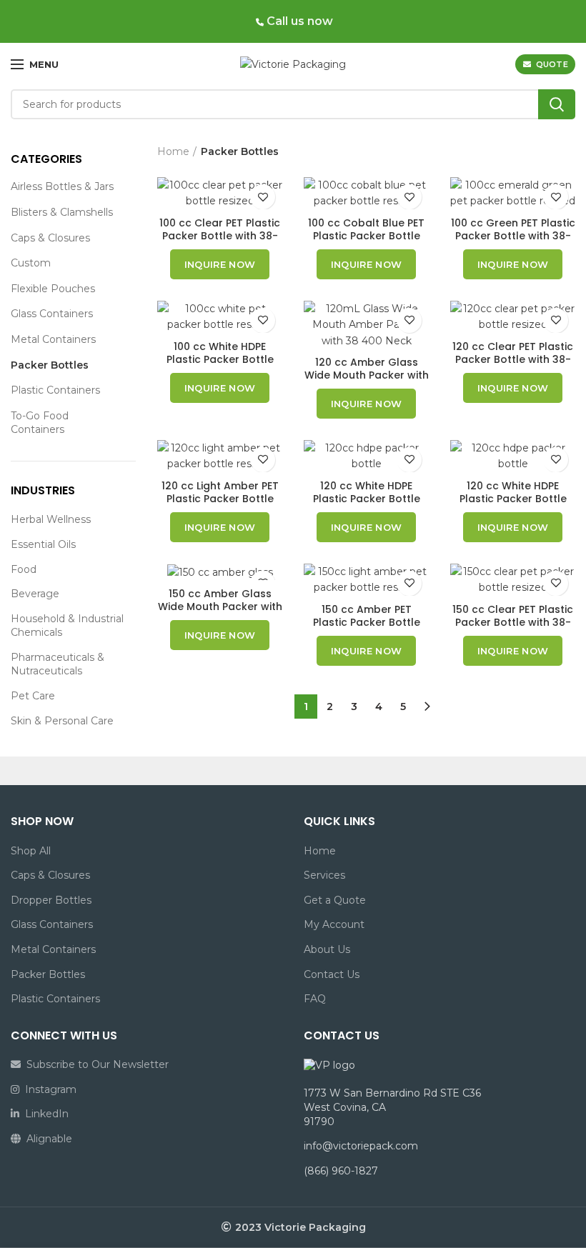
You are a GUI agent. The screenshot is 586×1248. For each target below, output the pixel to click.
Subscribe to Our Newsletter (95, 1064)
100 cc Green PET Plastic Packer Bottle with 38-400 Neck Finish (513, 235)
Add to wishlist (262, 196)
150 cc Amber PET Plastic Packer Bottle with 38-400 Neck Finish (366, 622)
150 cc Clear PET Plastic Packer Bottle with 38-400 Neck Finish (512, 622)
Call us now (298, 21)
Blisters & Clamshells (62, 212)
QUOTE (552, 64)
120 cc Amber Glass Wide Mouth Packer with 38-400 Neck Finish (366, 375)
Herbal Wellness (51, 519)
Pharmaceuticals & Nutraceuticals (57, 664)
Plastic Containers (55, 390)
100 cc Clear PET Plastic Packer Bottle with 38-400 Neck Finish (219, 235)
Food (23, 569)
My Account (334, 924)
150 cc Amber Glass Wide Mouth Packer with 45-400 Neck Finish (220, 606)
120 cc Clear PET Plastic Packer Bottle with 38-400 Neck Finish (512, 359)
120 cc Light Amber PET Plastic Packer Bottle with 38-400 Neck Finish (220, 498)
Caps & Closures (50, 237)
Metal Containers (53, 339)
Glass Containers (52, 313)
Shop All (31, 850)
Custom (31, 262)
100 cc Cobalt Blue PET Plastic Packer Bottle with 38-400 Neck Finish (366, 235)
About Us (327, 949)
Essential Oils (43, 544)
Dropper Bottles (51, 900)
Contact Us (331, 974)
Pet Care (33, 695)
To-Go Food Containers (40, 422)
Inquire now (219, 264)
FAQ (315, 998)
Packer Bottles (50, 365)
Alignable (46, 1138)
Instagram (47, 1089)
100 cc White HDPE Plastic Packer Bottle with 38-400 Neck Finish (220, 359)
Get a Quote (335, 900)
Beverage (35, 593)
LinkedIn (44, 1113)
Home (173, 151)
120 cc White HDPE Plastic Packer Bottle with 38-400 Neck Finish (366, 498)
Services (324, 875)
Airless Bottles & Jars (62, 186)
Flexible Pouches (53, 288)
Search (556, 104)
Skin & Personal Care (62, 720)
